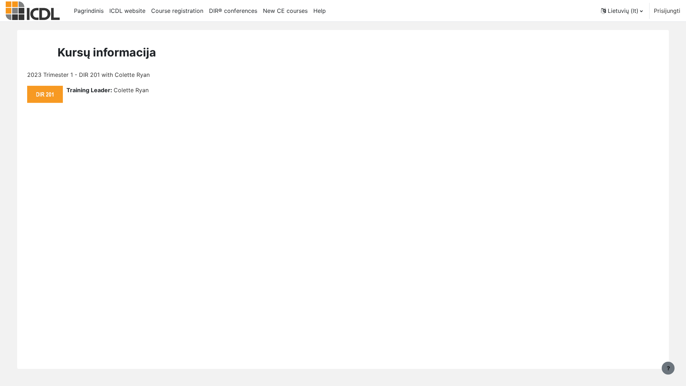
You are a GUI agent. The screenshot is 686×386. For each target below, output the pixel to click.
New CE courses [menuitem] (285, 10)
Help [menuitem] (319, 10)
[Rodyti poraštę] (668, 368)
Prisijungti (667, 10)
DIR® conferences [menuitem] (233, 10)
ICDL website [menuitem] (127, 10)
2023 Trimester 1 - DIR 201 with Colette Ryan (88, 74)
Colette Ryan (131, 90)
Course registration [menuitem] (177, 10)
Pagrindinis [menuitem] (89, 10)
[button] (622, 10)
